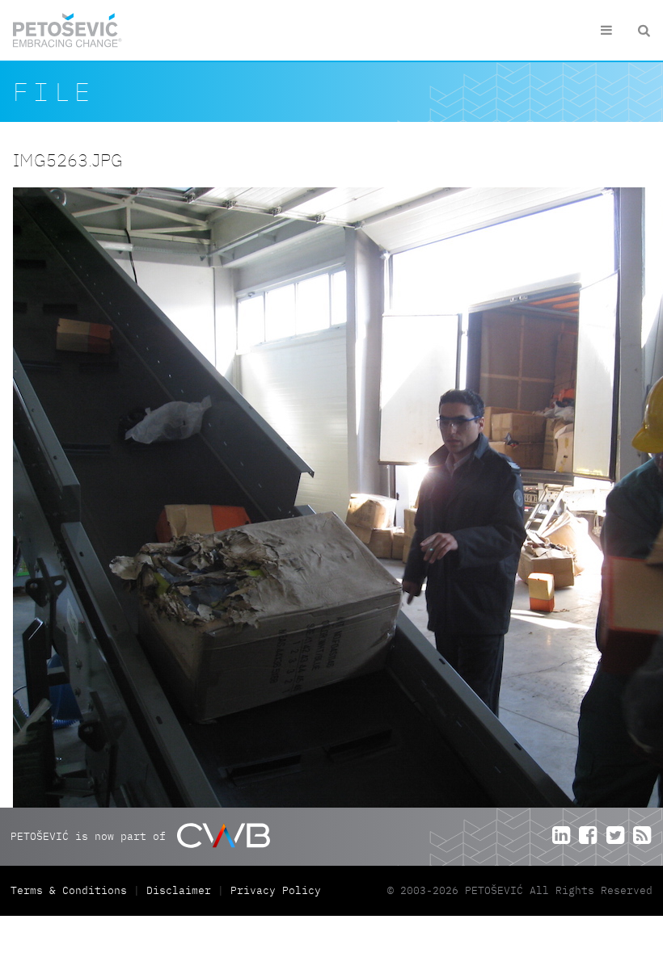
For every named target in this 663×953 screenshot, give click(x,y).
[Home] (67, 30)
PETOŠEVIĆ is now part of (91, 835)
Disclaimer (178, 890)
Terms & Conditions (72, 890)
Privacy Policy (275, 890)
